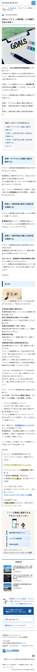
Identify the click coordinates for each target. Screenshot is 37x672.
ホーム (4, 8)
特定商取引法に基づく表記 (25, 664)
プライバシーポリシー (8, 667)
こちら (30, 417)
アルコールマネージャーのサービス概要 (18, 495)
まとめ (8, 146)
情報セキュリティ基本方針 (9, 664)
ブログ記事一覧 (12, 8)
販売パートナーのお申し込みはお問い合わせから (19, 659)
